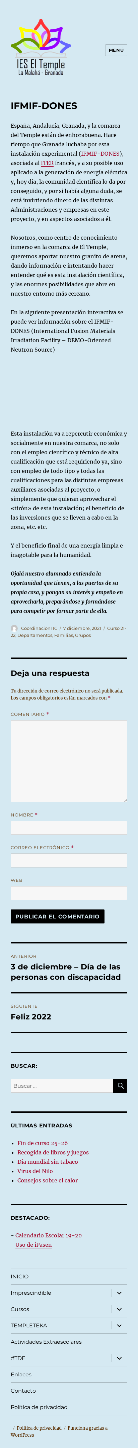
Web (17, 880)
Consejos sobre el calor (47, 1180)
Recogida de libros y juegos (53, 1152)
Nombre (24, 815)
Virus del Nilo (35, 1171)
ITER (47, 163)
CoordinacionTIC (39, 628)
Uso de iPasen (33, 1244)
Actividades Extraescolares (46, 1342)
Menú (116, 50)
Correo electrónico (42, 847)
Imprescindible (31, 1293)
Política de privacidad (39, 1407)
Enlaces (21, 1374)
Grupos (83, 635)
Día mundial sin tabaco (47, 1161)
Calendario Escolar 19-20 (48, 1235)
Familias (63, 635)
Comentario (30, 714)
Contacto (23, 1391)
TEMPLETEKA (29, 1325)
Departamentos (34, 635)
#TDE (18, 1358)
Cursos (20, 1309)
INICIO (19, 1276)
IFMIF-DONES (100, 153)
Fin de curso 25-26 (42, 1143)
